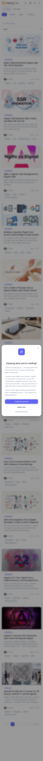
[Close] (38, 348)
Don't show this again (21, 411)
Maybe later (21, 407)
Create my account (21, 402)
